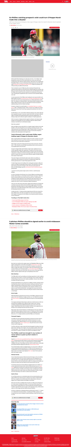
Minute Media (6, 444)
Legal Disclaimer (14, 441)
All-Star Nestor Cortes (35, 264)
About (12, 438)
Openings (23, 438)
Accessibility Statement (26, 441)
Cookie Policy (57, 439)
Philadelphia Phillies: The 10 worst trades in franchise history (24, 206)
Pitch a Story (24, 439)
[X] (64, 1)
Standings (23, 1)
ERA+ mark (30, 350)
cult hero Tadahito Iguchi (25, 322)
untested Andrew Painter (34, 344)
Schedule (18, 1)
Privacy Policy (37, 439)
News (11, 1)
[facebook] (62, 1)
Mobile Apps (56, 438)
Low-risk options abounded (33, 268)
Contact (36, 438)
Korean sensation (15, 298)
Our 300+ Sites (47, 438)
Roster (27, 1)
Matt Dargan (13, 25)
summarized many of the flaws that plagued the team (31, 98)
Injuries (30, 1)
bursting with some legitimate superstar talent (22, 84)
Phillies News (16, 431)
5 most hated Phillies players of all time (20, 200)
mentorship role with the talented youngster (33, 167)
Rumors (14, 1)
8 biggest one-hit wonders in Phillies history (21, 203)
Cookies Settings (47, 441)
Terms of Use (46, 439)
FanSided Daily (14, 439)
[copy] (17, 27)
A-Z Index (37, 441)
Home (12, 431)
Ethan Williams (14, 227)
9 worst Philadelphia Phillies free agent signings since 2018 (24, 201)
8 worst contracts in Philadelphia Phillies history (22, 205)
